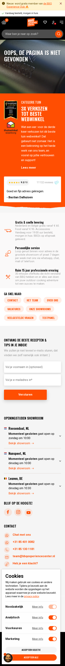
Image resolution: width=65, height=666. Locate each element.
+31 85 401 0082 (23, 542)
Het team (32, 300)
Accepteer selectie (31, 649)
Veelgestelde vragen (20, 318)
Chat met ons (22, 534)
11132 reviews (45, 182)
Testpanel (48, 318)
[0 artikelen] (5, 22)
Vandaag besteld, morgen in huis (21, 13)
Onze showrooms (40, 309)
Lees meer (28, 167)
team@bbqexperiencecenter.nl (34, 556)
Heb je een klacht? (25, 563)
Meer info (37, 606)
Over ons (52, 300)
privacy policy (31, 596)
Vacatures (13, 309)
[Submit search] (58, 34)
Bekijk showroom (19, 443)
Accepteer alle (31, 657)
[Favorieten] (45, 22)
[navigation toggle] (60, 22)
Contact (12, 300)
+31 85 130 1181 (23, 549)
